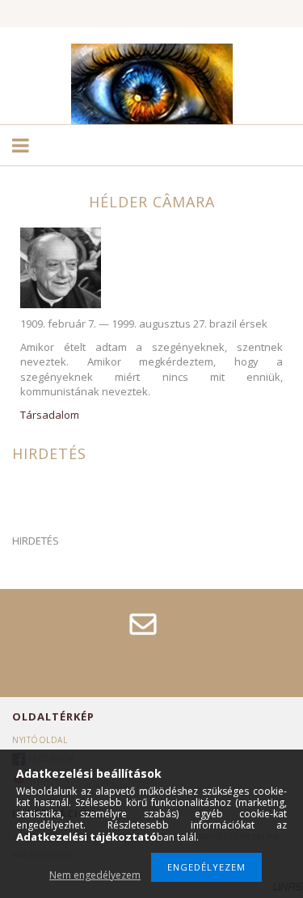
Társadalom (49, 414)
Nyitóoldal (39, 740)
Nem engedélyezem (95, 875)
